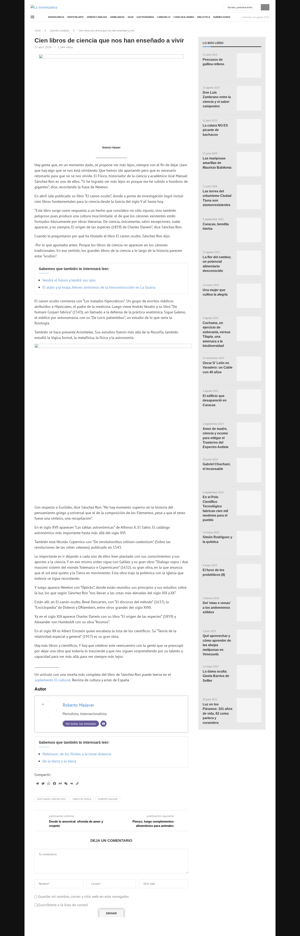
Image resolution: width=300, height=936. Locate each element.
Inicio (37, 30)
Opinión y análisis (97, 17)
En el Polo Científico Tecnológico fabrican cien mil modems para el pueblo (215, 508)
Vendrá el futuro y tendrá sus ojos (69, 280)
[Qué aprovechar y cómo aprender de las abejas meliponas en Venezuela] (249, 642)
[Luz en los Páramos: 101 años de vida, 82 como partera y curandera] (249, 710)
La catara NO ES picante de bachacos (215, 130)
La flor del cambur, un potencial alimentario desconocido (217, 263)
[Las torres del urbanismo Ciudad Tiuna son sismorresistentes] (249, 197)
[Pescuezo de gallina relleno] (249, 65)
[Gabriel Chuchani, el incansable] (249, 470)
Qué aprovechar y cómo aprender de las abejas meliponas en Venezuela (217, 645)
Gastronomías (145, 17)
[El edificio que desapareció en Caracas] (249, 401)
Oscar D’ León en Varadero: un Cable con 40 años (217, 367)
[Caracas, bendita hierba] (249, 230)
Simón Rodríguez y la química (217, 539)
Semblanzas (117, 17)
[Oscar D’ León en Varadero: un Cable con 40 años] (249, 368)
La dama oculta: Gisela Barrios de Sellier (216, 676)
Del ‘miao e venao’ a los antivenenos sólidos (217, 607)
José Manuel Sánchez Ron (51, 799)
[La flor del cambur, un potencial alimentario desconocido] (249, 263)
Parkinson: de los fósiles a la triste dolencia (76, 754)
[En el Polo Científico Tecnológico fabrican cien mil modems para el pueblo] (249, 503)
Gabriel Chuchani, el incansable (216, 466)
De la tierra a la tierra (59, 761)
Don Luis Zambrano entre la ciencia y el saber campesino (217, 99)
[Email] (103, 724)
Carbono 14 (163, 17)
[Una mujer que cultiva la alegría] (249, 296)
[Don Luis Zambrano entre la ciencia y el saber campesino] (249, 98)
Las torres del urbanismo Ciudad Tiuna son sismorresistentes (217, 198)
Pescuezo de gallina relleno (213, 62)
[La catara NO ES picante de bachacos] (249, 131)
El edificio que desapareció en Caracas (215, 400)
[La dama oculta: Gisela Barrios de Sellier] (249, 677)
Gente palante (75, 17)
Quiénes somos (221, 17)
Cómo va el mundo (183, 17)
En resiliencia (56, 17)
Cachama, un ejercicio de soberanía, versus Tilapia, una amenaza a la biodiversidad (216, 334)
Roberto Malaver (78, 705)
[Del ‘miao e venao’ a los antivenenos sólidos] (249, 609)
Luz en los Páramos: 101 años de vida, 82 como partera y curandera (217, 713)
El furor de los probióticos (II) (214, 572)
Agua (130, 17)
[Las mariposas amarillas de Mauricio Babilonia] (249, 164)
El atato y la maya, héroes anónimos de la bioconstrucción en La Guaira (98, 287)
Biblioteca (203, 17)
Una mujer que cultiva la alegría (215, 292)
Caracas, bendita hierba (216, 226)
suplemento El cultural (52, 680)
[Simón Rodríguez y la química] (249, 543)
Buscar (265, 7)
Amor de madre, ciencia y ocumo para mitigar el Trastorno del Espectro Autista (215, 438)
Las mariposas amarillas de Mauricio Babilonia (217, 163)
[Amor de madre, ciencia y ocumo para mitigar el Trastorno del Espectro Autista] (249, 434)
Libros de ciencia (81, 799)
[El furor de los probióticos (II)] (249, 576)
